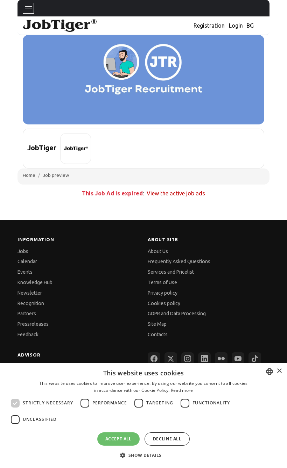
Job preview (56, 175)
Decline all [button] (167, 439)
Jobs (23, 251)
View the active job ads (176, 193)
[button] (143, 455)
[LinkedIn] (204, 358)
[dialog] (143, 415)
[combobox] (269, 371)
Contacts (158, 334)
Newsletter (30, 293)
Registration (209, 25)
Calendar (27, 261)
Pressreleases (33, 324)
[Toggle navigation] (28, 8)
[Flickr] (221, 358)
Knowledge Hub (35, 282)
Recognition (31, 303)
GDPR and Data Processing (177, 313)
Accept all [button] (118, 439)
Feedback (28, 334)
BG (250, 25)
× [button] (279, 371)
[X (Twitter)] (170, 358)
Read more (182, 390)
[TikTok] (254, 358)
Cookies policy (164, 303)
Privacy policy (162, 293)
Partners (27, 313)
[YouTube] (238, 358)
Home (29, 175)
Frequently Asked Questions (179, 261)
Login (236, 25)
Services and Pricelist (171, 272)
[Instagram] (187, 358)
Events (25, 272)
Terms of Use (162, 282)
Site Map (157, 324)
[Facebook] (154, 358)
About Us (158, 251)
